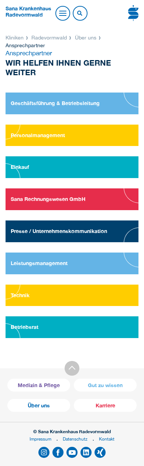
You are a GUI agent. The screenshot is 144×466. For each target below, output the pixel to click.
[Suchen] (79, 13)
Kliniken (15, 38)
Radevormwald (49, 38)
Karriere (105, 405)
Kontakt (106, 439)
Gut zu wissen (105, 385)
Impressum (40, 439)
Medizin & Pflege (39, 385)
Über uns (85, 38)
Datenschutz (75, 439)
